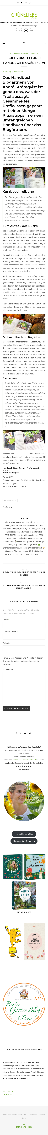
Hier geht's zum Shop (24, 834)
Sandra (9, 507)
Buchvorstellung (10, 500)
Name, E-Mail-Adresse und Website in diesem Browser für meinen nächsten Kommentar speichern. (23, 661)
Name (6, 619)
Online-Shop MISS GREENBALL (24, 760)
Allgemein (15, 53)
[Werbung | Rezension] (13, 71)
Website (6, 643)
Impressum (8, 1091)
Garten (25, 53)
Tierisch (34, 53)
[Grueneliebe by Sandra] (24, 16)
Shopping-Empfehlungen (24, 841)
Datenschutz (8, 1094)
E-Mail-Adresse (10, 631)
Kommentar (8, 669)
